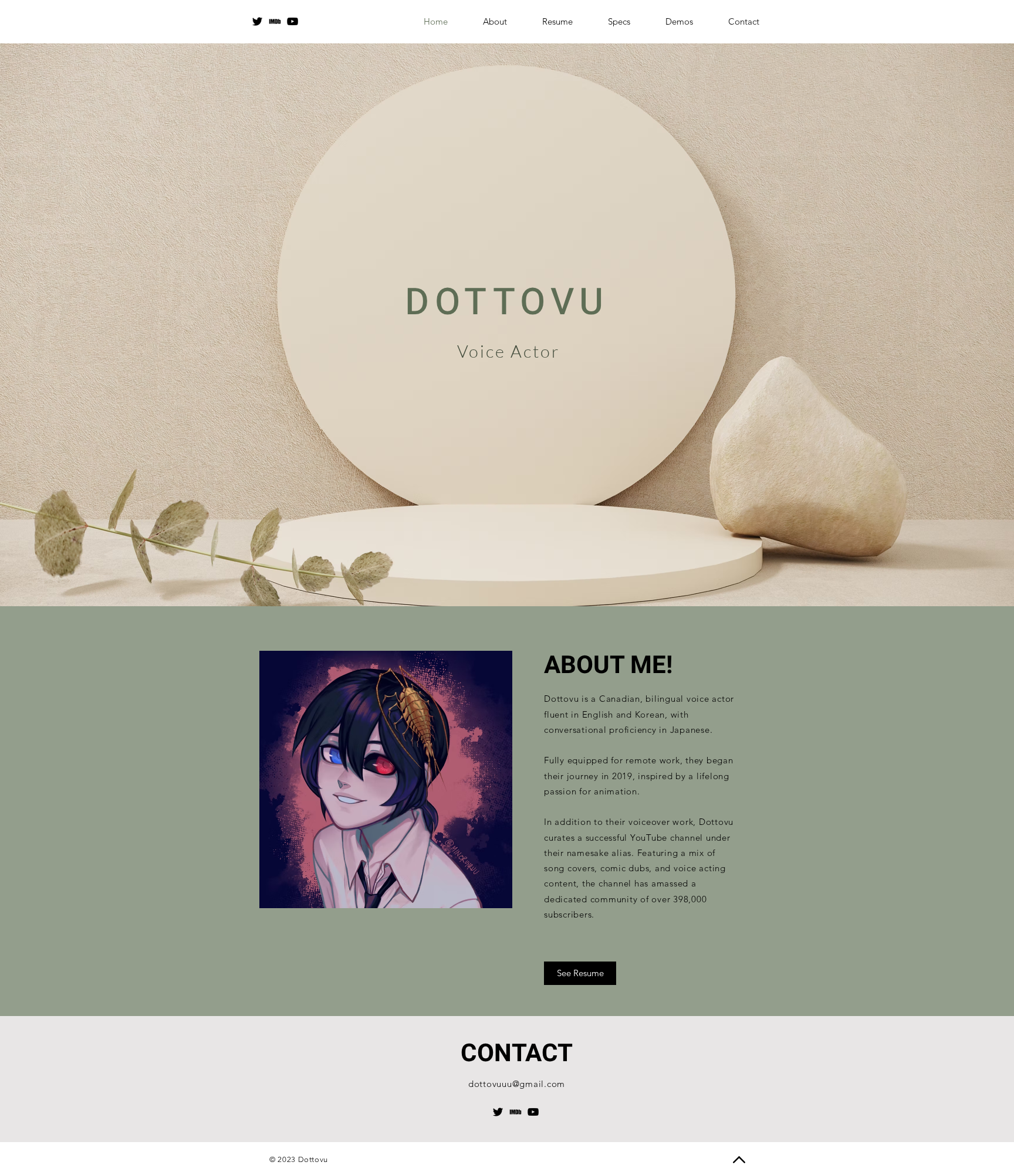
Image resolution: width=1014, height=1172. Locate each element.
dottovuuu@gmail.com (516, 1083)
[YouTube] (292, 21)
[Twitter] (257, 21)
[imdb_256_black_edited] (275, 21)
